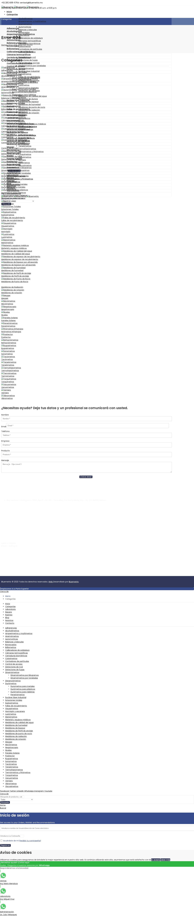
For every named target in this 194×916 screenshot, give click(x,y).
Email (3, 426)
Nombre (5, 414)
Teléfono (5, 431)
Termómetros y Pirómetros (31, 151)
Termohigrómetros (27, 148)
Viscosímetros (25, 165)
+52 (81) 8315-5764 (10, 558)
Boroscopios (24, 32)
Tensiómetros (24, 146)
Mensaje (5, 460)
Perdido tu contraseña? (30, 840)
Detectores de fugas (28, 60)
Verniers (22, 160)
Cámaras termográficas (29, 40)
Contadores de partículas (30, 49)
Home (4, 45)
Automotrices (24, 27)
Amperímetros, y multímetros (32, 21)
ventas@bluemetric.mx (12, 553)
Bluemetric (74, 581)
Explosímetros (24, 74)
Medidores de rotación (28, 112)
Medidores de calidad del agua (32, 96)
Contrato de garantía (11, 574)
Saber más (165, 859)
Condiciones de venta (53, 574)
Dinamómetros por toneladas (32, 65)
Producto (5, 450)
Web (50, 581)
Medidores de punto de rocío (31, 107)
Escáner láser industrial (28, 71)
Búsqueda (5, 802)
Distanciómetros (26, 68)
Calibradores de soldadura (30, 38)
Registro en (5, 845)
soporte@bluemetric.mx (12, 550)
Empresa (5, 441)
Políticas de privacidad (32, 574)
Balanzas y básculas (27, 29)
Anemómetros (25, 24)
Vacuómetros (24, 157)
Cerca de (4, 591)
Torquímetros (24, 154)
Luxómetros (23, 85)
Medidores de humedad (29, 104)
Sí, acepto (155, 859)
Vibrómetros (24, 162)
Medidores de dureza (28, 99)
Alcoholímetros (25, 18)
